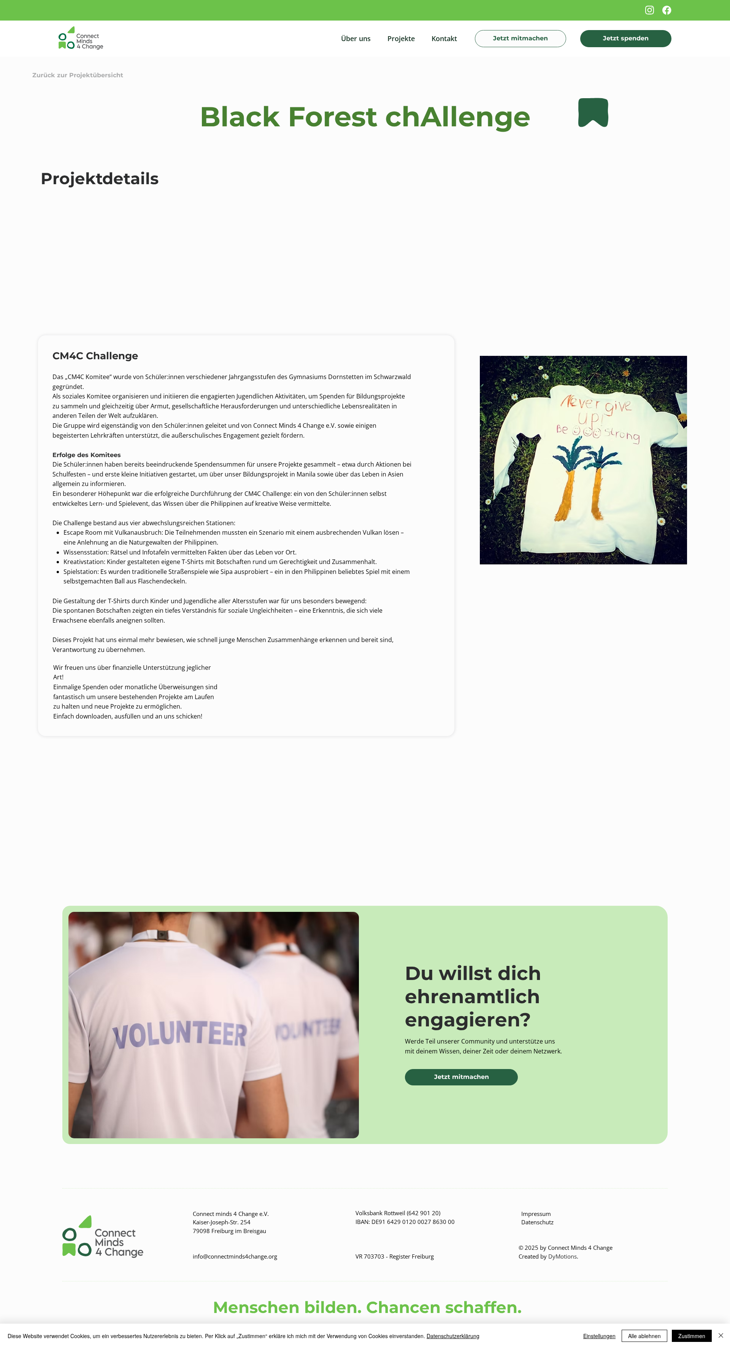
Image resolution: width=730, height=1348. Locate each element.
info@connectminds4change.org (235, 1256)
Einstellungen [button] (599, 1336)
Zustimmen (691, 1336)
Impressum (536, 1213)
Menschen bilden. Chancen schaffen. (365, 1307)
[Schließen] (720, 1336)
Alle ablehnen (644, 1336)
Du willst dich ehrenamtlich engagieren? (473, 996)
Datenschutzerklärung (453, 1336)
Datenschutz (537, 1222)
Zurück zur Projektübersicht (77, 75)
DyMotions (562, 1256)
